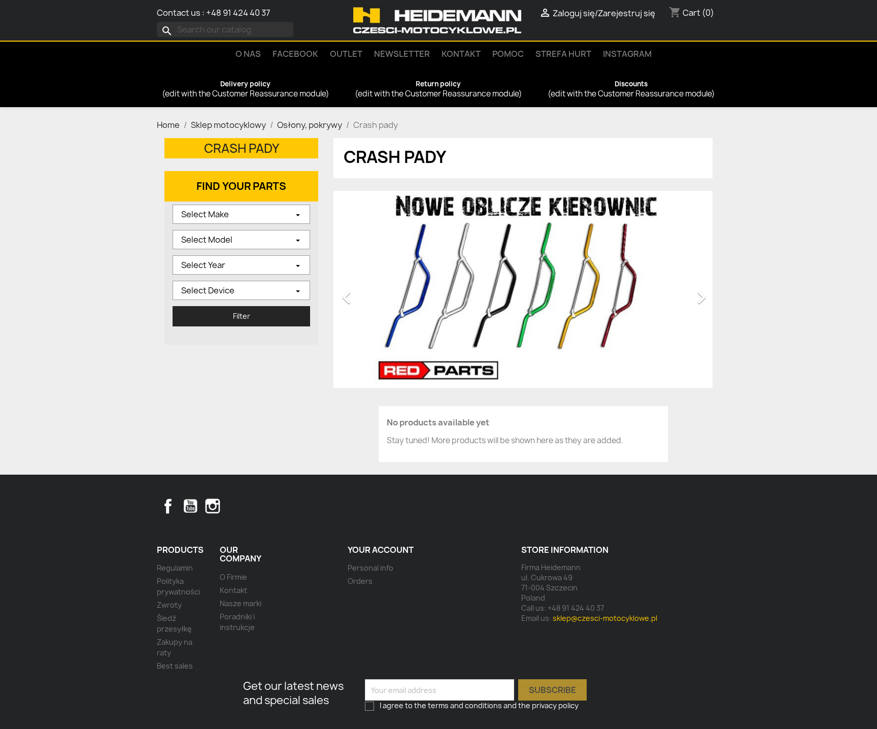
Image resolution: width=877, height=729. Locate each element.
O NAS (248, 53)
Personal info (370, 568)
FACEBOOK (295, 53)
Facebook (168, 506)
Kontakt (461, 53)
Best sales (175, 666)
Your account (381, 549)
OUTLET (346, 53)
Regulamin (175, 568)
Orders (360, 581)
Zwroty (169, 605)
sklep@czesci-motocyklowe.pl (605, 618)
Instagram (627, 53)
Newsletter (402, 53)
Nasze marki (240, 603)
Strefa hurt (563, 53)
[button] (361, 292)
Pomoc (508, 53)
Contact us (178, 12)
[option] (523, 292)
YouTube (190, 506)
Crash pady (241, 148)
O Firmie (233, 577)
